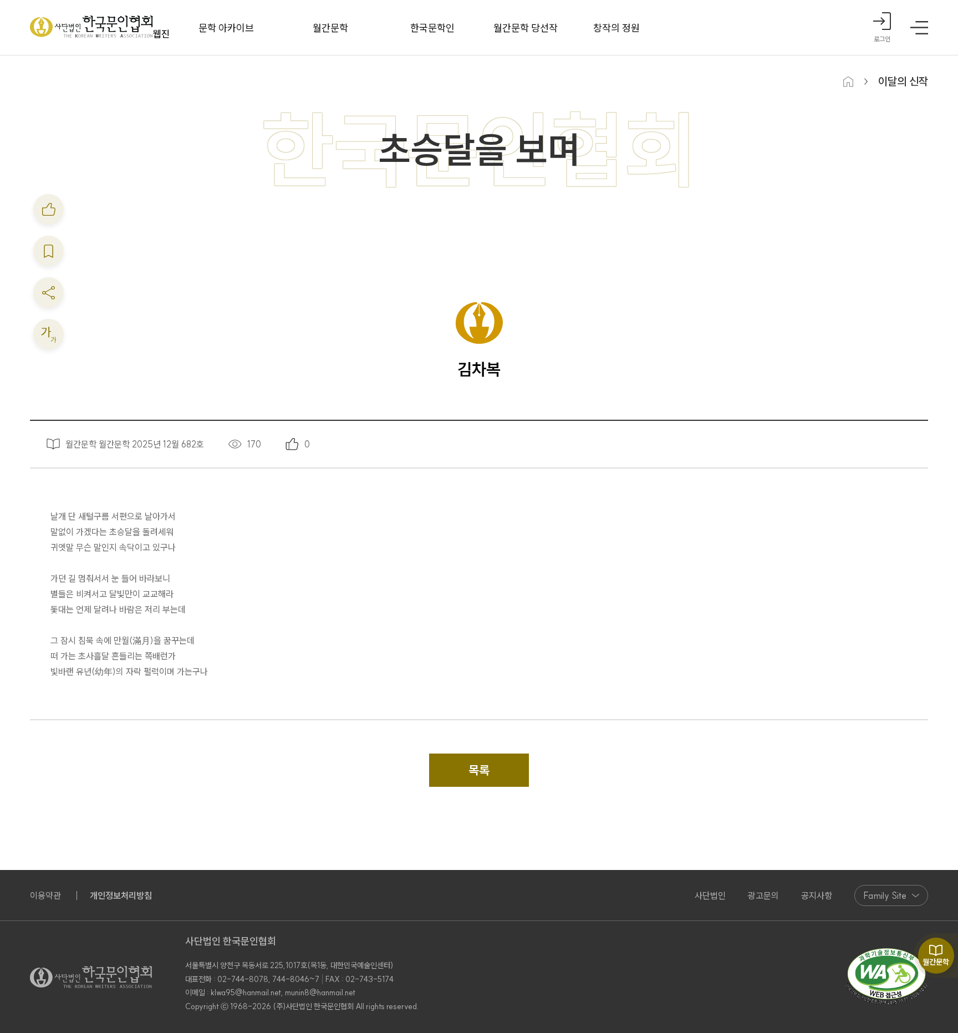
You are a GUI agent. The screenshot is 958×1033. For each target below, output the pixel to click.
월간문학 (330, 28)
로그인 (882, 39)
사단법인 (710, 895)
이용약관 (45, 895)
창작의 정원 (616, 28)
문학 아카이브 (226, 28)
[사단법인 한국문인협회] (100, 27)
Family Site (884, 895)
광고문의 (763, 895)
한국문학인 (432, 28)
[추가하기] (48, 209)
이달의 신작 (903, 81)
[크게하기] (48, 334)
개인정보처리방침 (121, 895)
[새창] (886, 977)
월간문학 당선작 (525, 28)
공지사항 (816, 895)
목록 (479, 770)
